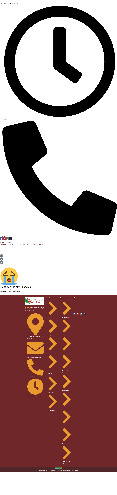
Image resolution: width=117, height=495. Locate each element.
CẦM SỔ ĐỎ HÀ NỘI (24, 244)
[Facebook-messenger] (1, 255)
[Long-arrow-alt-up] (1, 262)
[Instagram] (10, 238)
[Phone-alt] (1, 259)
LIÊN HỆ (41, 244)
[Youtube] (4, 238)
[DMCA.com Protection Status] (58, 468)
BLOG (34, 244)
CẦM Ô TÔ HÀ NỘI (12, 244)
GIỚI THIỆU (3, 244)
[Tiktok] (7, 238)
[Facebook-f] (1, 238)
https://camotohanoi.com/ (18, 289)
